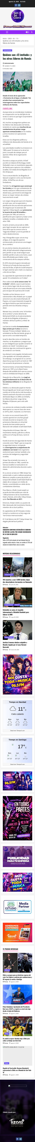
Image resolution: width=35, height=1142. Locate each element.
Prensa (6, 584)
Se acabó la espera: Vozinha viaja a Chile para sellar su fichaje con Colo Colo (16, 1039)
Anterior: (17, 530)
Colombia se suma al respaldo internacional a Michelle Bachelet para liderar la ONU (16, 612)
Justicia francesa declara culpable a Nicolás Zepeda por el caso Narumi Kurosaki (15, 644)
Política (17, 605)
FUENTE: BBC (7, 108)
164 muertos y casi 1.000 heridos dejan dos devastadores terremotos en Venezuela (17, 580)
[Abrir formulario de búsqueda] (31, 32)
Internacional (7, 50)
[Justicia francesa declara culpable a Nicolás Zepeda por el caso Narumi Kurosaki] (17, 630)
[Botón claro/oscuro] (27, 32)
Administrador (9, 63)
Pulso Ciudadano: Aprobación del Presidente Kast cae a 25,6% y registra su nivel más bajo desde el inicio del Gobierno (17, 1009)
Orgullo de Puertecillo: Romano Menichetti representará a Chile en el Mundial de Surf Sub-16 (17, 1070)
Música (7, 970)
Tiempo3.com (21, 730)
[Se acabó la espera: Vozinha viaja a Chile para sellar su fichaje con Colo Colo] (17, 1026)
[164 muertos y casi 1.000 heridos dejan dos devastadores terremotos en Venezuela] (17, 567)
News (6, 1002)
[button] (7, 32)
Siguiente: (17, 541)
